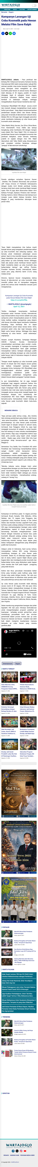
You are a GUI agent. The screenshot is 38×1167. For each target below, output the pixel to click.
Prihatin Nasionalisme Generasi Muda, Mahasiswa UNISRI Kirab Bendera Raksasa (27, 687)
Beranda (4, 12)
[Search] (36, 1)
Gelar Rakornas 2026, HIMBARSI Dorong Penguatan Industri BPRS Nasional (9, 687)
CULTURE (22, 9)
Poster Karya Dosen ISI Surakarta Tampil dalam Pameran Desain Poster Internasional (25, 1052)
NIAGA (15, 9)
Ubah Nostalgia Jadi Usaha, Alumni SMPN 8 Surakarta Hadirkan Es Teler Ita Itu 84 (8, 732)
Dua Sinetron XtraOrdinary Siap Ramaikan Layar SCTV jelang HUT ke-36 (25, 951)
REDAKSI (6, 1155)
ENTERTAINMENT (32, 9)
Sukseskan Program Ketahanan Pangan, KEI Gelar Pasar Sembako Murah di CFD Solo (27, 754)
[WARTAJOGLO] (10, 6)
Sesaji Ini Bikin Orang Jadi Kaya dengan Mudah (23, 1031)
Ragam (11, 12)
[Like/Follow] (13, 1152)
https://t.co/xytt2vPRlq (19, 300)
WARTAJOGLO (15, 1162)
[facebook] (3, 33)
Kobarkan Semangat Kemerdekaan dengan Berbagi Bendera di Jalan (9, 709)
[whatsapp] (10, 33)
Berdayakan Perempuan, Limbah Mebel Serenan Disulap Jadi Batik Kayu (27, 731)
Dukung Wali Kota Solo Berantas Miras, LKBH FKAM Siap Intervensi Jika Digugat (24, 960)
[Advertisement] (19, 57)
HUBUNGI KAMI (14, 1155)
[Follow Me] (17, 1152)
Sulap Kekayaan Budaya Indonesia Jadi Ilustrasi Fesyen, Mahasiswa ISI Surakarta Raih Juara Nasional (27, 709)
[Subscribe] (25, 1152)
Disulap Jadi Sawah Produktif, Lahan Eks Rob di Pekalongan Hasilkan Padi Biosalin (9, 754)
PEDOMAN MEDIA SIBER (27, 1155)
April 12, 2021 (19, 306)
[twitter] (6, 33)
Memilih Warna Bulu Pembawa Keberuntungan (23, 932)
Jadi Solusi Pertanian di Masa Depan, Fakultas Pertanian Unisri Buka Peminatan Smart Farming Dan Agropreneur (18, 1009)
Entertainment (7, 663)
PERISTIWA (7, 9)
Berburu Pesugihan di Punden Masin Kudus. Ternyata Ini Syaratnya (25, 941)
